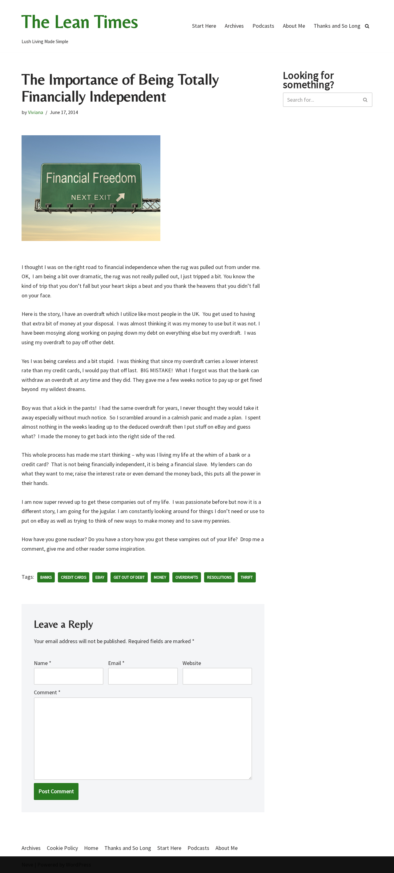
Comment (47, 692)
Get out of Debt (129, 577)
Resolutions (219, 577)
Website (192, 663)
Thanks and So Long (337, 25)
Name (42, 663)
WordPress (78, 864)
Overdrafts (186, 577)
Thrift (247, 577)
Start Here (204, 25)
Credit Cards (73, 577)
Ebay (99, 577)
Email (116, 663)
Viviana (35, 112)
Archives (234, 25)
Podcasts (263, 25)
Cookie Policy (62, 847)
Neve (27, 864)
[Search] (367, 26)
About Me (294, 25)
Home (91, 847)
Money (160, 577)
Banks (46, 577)
